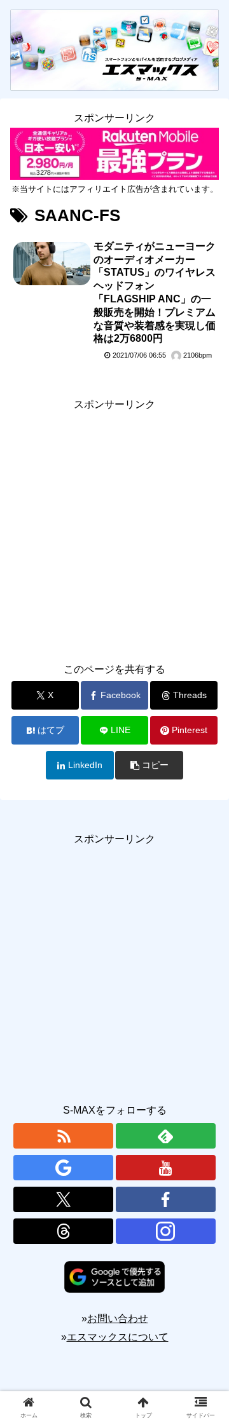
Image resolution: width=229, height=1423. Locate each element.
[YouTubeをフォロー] (166, 1167)
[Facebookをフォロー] (166, 1199)
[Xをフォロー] (63, 1199)
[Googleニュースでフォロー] (63, 1167)
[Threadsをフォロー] (63, 1231)
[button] (149, 765)
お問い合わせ (117, 1318)
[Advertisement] (114, 528)
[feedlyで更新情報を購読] (166, 1136)
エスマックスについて (118, 1337)
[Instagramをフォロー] (166, 1231)
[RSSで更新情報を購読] (63, 1136)
